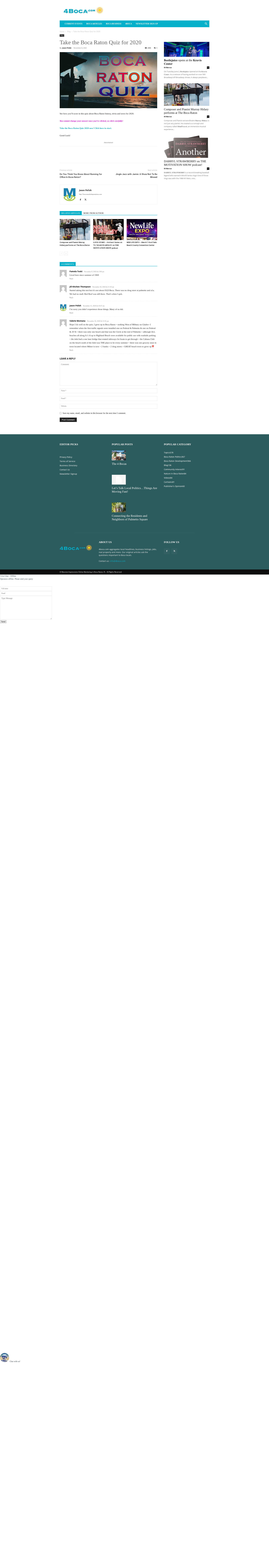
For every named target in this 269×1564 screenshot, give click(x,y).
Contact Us (65, 469)
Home (62, 31)
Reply (71, 278)
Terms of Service (67, 461)
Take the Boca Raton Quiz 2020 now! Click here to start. (86, 128)
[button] (206, 24)
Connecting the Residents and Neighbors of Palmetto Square (130, 517)
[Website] (91, 200)
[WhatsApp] (82, 157)
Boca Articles (94, 24)
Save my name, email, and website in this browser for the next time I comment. (94, 413)
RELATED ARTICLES (70, 213)
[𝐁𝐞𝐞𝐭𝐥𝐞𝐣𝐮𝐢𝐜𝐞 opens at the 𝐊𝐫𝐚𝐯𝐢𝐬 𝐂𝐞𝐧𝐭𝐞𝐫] (186, 45)
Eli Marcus (168, 67)
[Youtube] (96, 200)
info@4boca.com (117, 561)
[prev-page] (61, 253)
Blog (69, 31)
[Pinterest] (75, 157)
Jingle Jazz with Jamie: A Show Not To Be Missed (136, 175)
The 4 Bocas (119, 464)
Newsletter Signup (68, 474)
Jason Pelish (66, 48)
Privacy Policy (66, 457)
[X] (69, 157)
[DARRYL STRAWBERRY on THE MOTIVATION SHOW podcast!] (186, 146)
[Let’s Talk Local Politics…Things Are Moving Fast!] (134, 480)
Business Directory (68, 465)
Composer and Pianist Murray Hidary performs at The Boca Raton (186, 111)
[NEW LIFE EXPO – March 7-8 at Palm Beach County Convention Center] (142, 229)
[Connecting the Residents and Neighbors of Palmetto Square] (134, 507)
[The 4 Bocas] (134, 455)
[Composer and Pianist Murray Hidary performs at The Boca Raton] (75, 229)
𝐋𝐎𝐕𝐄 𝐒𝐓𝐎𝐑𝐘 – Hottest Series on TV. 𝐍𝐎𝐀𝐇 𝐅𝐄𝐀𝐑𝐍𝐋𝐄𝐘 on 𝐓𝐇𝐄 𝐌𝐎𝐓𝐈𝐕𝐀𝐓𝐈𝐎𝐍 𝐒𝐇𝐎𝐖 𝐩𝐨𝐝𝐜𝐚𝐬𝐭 (107, 245)
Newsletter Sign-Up (147, 24)
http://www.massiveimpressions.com (90, 194)
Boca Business (113, 24)
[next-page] (66, 253)
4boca (128, 24)
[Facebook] (62, 157)
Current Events (73, 24)
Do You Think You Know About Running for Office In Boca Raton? (81, 175)
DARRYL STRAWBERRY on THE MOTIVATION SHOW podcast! (185, 163)
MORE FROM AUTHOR (93, 213)
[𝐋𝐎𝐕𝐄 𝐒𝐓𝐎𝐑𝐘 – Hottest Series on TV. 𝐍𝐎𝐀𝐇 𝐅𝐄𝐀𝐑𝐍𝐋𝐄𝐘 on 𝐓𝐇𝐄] (108, 229)
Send (3, 622)
